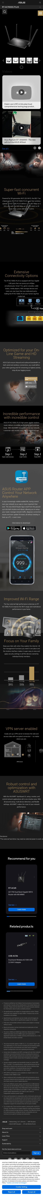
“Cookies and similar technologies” (16, 1183)
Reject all (11, 1192)
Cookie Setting (21, 1187)
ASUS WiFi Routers (15, 1124)
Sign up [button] (36, 1153)
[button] (3, 2)
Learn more (21, 909)
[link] (21, 2)
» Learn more (16, 517)
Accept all (31, 1192)
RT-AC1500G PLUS (10, 7)
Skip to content (1, 6)
